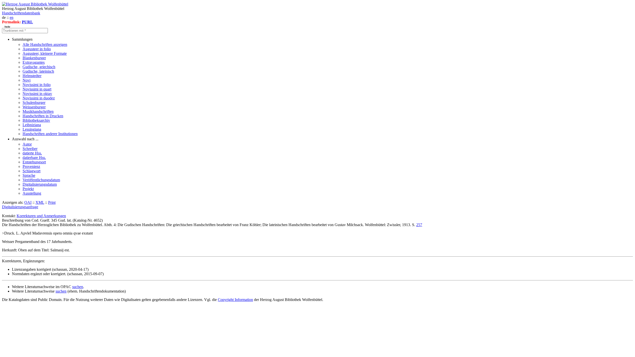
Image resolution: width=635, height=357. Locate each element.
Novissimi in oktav (37, 93)
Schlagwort (31, 171)
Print (52, 202)
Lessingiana (32, 129)
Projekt (28, 189)
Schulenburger (34, 102)
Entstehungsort (34, 162)
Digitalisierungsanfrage (20, 207)
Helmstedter (32, 76)
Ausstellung (32, 193)
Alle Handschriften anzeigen (45, 44)
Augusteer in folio (37, 49)
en (11, 17)
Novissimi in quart (37, 89)
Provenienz (31, 166)
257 (419, 225)
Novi (27, 80)
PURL (27, 22)
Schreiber (30, 149)
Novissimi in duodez (39, 98)
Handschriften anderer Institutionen (50, 134)
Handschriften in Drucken (43, 116)
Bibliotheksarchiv (36, 120)
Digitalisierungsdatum (40, 184)
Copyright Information (235, 300)
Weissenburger (34, 107)
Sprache (29, 175)
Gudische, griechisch (39, 67)
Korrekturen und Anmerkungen (41, 216)
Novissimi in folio (37, 85)
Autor (27, 144)
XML (39, 202)
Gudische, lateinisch (38, 71)
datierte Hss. (32, 153)
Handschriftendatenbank (21, 13)
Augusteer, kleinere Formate (45, 53)
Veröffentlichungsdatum (41, 180)
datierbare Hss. (34, 157)
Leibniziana (32, 125)
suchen (77, 287)
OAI (28, 202)
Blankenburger (34, 58)
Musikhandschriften (38, 111)
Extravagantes (34, 62)
